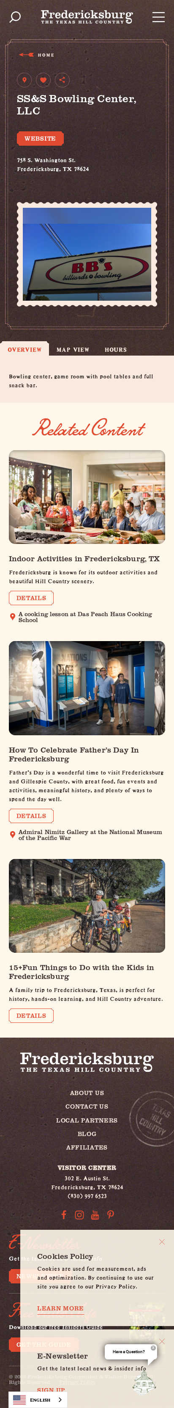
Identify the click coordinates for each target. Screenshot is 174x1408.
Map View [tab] (73, 349)
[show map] (24, 80)
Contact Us (86, 1106)
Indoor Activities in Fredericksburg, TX (84, 558)
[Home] (87, 17)
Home (45, 54)
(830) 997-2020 (37, 176)
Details (31, 598)
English (40, 1400)
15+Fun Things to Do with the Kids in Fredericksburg (82, 971)
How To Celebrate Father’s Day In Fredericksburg (74, 754)
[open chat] (146, 1381)
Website (40, 138)
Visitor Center (87, 1167)
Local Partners (87, 1120)
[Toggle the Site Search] (15, 17)
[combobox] (38, 1400)
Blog (87, 1134)
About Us (87, 1093)
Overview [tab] (24, 349)
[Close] (162, 1241)
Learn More (60, 1308)
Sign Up (51, 1390)
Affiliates (87, 1147)
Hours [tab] (116, 349)
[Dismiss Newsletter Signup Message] (162, 1341)
